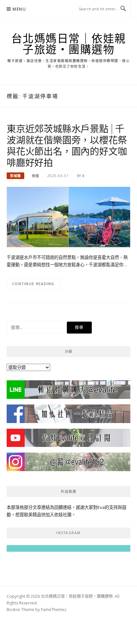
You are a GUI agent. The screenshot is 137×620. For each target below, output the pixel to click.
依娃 (35, 175)
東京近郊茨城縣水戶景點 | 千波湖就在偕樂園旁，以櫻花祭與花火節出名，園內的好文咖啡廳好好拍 (67, 145)
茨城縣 (15, 175)
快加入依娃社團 (56, 515)
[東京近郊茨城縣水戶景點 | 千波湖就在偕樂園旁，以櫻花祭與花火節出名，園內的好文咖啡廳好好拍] (68, 216)
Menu (19, 9)
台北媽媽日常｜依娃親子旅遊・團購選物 (68, 43)
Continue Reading (33, 283)
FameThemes (53, 609)
